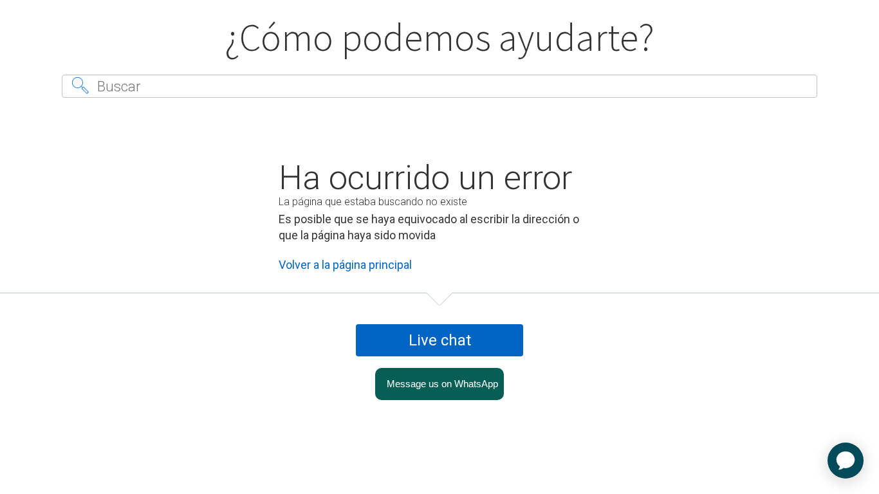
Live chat (440, 340)
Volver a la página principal (345, 265)
